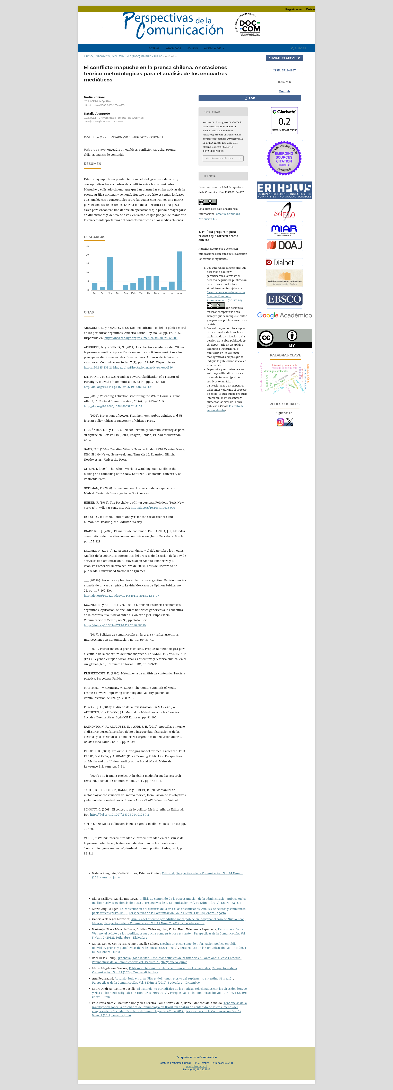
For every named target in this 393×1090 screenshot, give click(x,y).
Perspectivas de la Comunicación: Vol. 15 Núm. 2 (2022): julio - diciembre (154, 923)
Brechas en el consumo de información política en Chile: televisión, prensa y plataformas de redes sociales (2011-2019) (164, 946)
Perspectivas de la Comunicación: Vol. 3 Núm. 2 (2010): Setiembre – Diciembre (146, 982)
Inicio (88, 56)
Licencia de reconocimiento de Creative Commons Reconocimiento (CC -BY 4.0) (226, 296)
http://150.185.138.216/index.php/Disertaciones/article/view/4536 (128, 367)
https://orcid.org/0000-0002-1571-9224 (103, 122)
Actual (154, 48)
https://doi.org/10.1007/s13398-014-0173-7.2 (119, 814)
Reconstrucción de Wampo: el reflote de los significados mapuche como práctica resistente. (167, 931)
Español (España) (284, 97)
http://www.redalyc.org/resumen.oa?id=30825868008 (140, 338)
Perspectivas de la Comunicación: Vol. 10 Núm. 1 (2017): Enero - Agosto (192, 903)
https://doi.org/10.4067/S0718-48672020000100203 (127, 137)
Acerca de (213, 48)
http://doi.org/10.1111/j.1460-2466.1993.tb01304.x (117, 387)
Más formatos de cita (219, 158)
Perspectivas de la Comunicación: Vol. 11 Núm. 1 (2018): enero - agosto (177, 913)
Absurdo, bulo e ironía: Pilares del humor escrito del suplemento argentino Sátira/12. (174, 978)
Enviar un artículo (284, 58)
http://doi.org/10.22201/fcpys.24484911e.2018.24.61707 (121, 595)
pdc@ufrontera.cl (196, 1066)
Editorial (168, 873)
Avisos (192, 48)
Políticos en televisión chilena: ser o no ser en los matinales (170, 968)
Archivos (173, 48)
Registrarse (293, 9)
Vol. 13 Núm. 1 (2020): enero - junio (137, 56)
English (284, 91)
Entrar (310, 9)
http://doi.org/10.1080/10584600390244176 (113, 406)
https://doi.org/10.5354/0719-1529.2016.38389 (115, 625)
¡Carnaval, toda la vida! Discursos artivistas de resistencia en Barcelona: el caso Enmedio (179, 958)
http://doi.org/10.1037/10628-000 (153, 507)
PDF (251, 98)
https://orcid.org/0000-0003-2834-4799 (104, 105)
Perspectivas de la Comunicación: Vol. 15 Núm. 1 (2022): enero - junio (139, 962)
